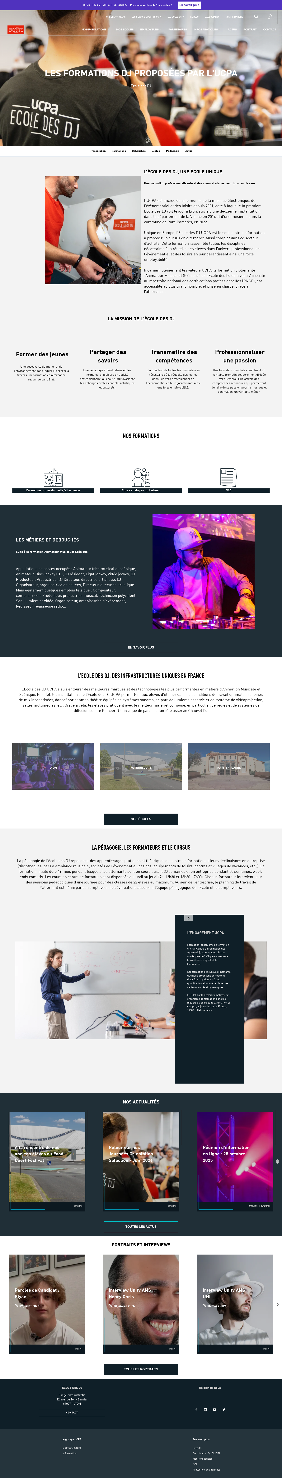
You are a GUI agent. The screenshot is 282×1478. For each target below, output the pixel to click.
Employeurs (149, 29)
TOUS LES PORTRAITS (141, 1369)
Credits (197, 1448)
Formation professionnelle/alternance (53, 490)
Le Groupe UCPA (71, 1448)
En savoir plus (189, 5)
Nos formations (94, 29)
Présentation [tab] (98, 151)
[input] (256, 17)
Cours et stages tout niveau (141, 490)
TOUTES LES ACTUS (141, 1226)
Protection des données (206, 1469)
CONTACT (72, 1412)
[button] (188, 918)
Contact (269, 29)
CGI (195, 1464)
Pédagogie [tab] (172, 151)
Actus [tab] (188, 151)
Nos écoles (125, 29)
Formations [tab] (119, 151)
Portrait (249, 29)
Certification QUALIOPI (206, 1453)
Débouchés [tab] (139, 151)
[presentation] (277, 1161)
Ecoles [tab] (156, 151)
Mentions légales (203, 1459)
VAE (229, 490)
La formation (69, 1453)
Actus (232, 29)
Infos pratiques (206, 29)
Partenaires (177, 29)
